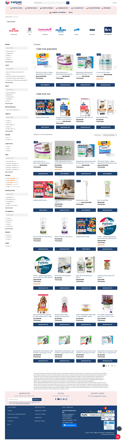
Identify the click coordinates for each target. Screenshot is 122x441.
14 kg (8, 224)
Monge (9, 59)
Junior (8, 123)
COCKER (9, 99)
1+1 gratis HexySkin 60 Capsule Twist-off (63, 201)
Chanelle (61, 34)
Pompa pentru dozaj (82, 200)
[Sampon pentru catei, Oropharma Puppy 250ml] (64, 304)
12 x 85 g (9, 220)
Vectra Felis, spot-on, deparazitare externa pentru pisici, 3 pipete (64, 73)
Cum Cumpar (11, 407)
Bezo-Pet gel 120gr (103, 200)
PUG (8, 101)
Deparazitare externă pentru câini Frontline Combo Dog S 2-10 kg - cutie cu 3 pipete (43, 352)
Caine (8, 239)
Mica (8, 74)
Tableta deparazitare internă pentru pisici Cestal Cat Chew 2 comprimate (64, 162)
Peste (8, 178)
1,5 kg (8, 150)
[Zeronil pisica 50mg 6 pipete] (64, 265)
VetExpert (9, 53)
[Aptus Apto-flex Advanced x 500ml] (86, 265)
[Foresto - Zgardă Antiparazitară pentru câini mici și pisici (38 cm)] (43, 265)
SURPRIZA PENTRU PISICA (40, 200)
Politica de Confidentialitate (23, 403)
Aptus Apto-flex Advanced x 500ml (84, 276)
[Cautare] (67, 2)
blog (71, 12)
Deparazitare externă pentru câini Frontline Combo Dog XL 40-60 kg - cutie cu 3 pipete (86, 352)
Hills (30, 34)
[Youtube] (58, 399)
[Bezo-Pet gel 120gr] (107, 189)
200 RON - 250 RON (12, 169)
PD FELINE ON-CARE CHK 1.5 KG (84, 117)
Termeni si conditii (40, 411)
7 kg (8, 148)
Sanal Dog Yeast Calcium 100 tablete (106, 276)
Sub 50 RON (10, 161)
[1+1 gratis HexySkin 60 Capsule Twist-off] (64, 189)
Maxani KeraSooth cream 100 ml (42, 237)
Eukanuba (45, 34)
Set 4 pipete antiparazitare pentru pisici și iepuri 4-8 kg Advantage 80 (105, 315)
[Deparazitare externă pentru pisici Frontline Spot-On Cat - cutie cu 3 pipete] (85, 62)
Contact (10, 421)
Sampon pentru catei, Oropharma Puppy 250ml (62, 315)
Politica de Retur (12, 417)
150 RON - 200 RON (12, 167)
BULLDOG (9, 95)
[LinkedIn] (64, 399)
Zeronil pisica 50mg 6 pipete (63, 275)
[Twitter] (61, 399)
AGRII (8, 203)
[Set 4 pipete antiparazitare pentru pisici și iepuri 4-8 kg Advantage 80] (107, 304)
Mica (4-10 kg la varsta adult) (14, 72)
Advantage (10, 201)
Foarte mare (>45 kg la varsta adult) (16, 80)
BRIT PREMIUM (108, 34)
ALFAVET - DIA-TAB (11, 205)
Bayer (8, 55)
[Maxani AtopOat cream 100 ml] (64, 226)
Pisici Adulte (10, 125)
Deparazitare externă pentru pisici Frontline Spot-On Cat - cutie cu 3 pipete (84, 73)
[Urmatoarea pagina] (114, 366)
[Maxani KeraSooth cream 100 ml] (43, 226)
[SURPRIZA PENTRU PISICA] (43, 189)
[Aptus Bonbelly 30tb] (105, 107)
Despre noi (38, 417)
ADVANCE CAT (10, 199)
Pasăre (9, 139)
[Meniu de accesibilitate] (119, 428)
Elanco (76, 34)
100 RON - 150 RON (11, 165)
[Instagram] (66, 399)
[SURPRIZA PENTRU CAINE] (45, 107)
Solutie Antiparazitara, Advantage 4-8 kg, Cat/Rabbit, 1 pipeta (85, 315)
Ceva (8, 57)
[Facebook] (56, 399)
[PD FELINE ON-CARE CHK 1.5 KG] (85, 107)
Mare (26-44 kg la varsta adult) (15, 78)
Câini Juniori (10, 129)
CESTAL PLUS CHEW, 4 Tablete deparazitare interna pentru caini (44, 73)
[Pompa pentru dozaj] (86, 189)
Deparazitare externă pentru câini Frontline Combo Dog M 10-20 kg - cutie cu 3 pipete (64, 352)
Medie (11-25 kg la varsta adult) (15, 76)
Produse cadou (40, 421)
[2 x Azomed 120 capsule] (105, 62)
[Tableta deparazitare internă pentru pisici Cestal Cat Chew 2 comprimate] (64, 150)
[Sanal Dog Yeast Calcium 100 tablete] (107, 265)
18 (112, 365)
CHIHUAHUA (10, 97)
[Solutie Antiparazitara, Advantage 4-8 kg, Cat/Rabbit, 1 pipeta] (86, 304)
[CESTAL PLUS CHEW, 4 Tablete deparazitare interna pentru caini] (45, 62)
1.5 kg (8, 218)
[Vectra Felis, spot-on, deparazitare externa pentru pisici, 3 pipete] (65, 62)
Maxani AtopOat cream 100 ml (63, 237)
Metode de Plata (40, 407)
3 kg (8, 146)
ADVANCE (92, 34)
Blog (9, 424)
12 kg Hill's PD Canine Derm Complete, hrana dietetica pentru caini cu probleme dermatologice (63, 118)
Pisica (8, 235)
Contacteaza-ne (70, 425)
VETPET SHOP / (9, 17)
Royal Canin (14, 34)
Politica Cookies (40, 414)
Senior (8, 127)
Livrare (9, 411)
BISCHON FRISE (10, 93)
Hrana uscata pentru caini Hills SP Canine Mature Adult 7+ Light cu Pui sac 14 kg (42, 315)
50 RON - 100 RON (11, 163)
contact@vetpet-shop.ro (98, 396)
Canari (8, 237)
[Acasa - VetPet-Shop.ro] (13, 3)
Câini (8, 246)
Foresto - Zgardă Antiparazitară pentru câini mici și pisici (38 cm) (43, 276)
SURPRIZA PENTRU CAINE (42, 117)
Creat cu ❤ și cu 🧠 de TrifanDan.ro (95, 433)
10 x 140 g (9, 226)
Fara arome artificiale (12, 110)
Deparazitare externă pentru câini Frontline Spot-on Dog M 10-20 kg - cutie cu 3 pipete (107, 352)
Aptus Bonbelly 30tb (102, 117)
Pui (8, 137)
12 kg (8, 222)
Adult (8, 120)
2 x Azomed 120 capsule (103, 72)
